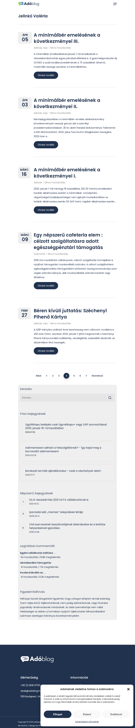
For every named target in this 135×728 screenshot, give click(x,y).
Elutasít (87, 714)
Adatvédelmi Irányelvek (87, 721)
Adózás (38, 47)
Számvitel (39, 254)
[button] (128, 689)
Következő (97, 375)
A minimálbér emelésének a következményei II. (67, 103)
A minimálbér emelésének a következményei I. (67, 173)
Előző (38, 375)
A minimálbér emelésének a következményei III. (67, 38)
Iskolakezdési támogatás (35, 562)
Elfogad (57, 714)
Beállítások (116, 714)
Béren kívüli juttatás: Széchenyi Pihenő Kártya (70, 313)
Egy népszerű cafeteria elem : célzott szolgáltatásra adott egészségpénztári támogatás (68, 241)
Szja (45, 47)
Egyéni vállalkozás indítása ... (37, 553)
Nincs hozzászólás (60, 47)
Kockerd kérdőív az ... (32, 572)
